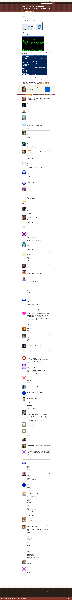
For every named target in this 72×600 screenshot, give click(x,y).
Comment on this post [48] (29, 11)
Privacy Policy (20, 591)
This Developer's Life (31, 592)
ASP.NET (23, 83)
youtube (51, 1)
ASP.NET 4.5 (48, 591)
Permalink (46, 94)
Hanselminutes (30, 591)
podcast (48, 1)
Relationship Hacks (49, 593)
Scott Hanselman (20, 1)
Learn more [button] (24, 598)
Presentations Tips (39, 592)
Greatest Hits (20, 592)
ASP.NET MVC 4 (48, 592)
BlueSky (41, 94)
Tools (35, 11)
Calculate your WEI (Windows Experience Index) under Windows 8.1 (36, 7)
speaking (53, 1)
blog (45, 1)
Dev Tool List (20, 593)
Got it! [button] (68, 598)
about (43, 1)
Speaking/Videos (39, 591)
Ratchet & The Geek (30, 593)
